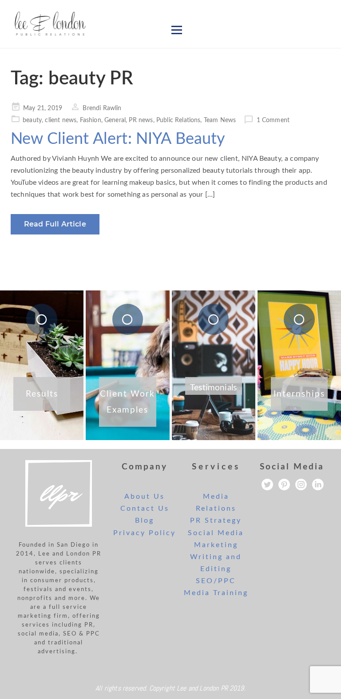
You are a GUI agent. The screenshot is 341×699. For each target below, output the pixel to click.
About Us (144, 496)
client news (60, 120)
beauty (32, 120)
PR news (141, 120)
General (115, 120)
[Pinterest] (284, 484)
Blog (144, 520)
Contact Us (144, 508)
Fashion (90, 120)
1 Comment (273, 120)
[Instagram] (301, 484)
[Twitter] (267, 484)
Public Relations (178, 120)
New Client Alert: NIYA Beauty (118, 139)
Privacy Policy (144, 532)
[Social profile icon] (317, 484)
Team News (220, 120)
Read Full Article (55, 224)
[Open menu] (176, 29)
